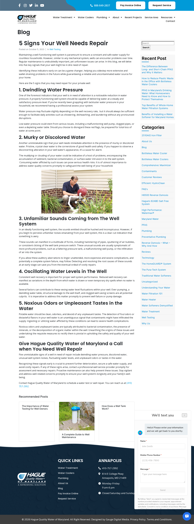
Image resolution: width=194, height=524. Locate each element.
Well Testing (55, 49)
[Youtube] (42, 5)
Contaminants (149, 171)
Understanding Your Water (156, 287)
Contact (170, 21)
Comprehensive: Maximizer (156, 165)
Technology (148, 257)
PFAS (144, 224)
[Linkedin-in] (36, 5)
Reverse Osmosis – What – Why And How (156, 244)
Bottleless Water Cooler (154, 153)
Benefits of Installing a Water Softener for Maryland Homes (158, 116)
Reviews (146, 251)
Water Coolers (86, 17)
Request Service (67, 498)
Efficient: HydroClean (153, 183)
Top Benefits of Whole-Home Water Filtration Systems (157, 107)
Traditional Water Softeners (156, 275)
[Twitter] (31, 5)
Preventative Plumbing (154, 236)
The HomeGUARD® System (156, 263)
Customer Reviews (152, 177)
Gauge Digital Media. (118, 519)
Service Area (151, 17)
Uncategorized (150, 281)
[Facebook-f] (19, 5)
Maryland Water (150, 219)
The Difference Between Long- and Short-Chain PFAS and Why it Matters (157, 69)
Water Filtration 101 (152, 293)
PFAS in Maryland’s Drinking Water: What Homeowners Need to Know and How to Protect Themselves (157, 95)
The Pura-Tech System (154, 269)
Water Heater (149, 299)
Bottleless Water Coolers (155, 159)
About (116, 17)
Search (146, 47)
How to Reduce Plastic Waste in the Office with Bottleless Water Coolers (157, 81)
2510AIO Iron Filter (152, 135)
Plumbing (102, 17)
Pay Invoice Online (68, 493)
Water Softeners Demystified (157, 305)
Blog (144, 147)
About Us (147, 141)
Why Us (146, 323)
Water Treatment (62, 17)
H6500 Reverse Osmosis (155, 195)
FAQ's (145, 189)
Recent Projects (133, 17)
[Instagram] (25, 5)
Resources (166, 17)
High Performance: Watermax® (152, 211)
